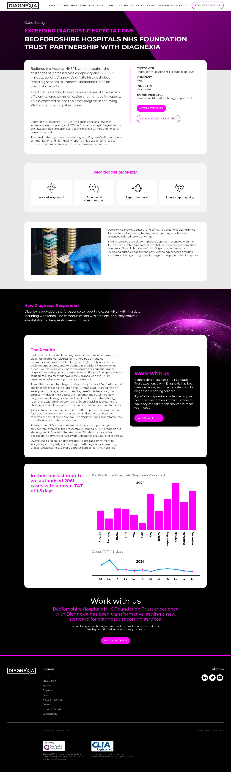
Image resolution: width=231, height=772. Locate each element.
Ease (45, 695)
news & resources (160, 5)
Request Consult (52, 709)
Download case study (158, 118)
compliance (69, 5)
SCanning (137, 5)
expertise (87, 5)
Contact (182, 5)
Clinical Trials (117, 5)
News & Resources (53, 699)
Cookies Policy (217, 730)
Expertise (48, 690)
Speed (53, 5)
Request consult (207, 5)
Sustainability (50, 713)
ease (100, 5)
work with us (151, 108)
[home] (23, 6)
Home (46, 676)
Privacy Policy (202, 730)
